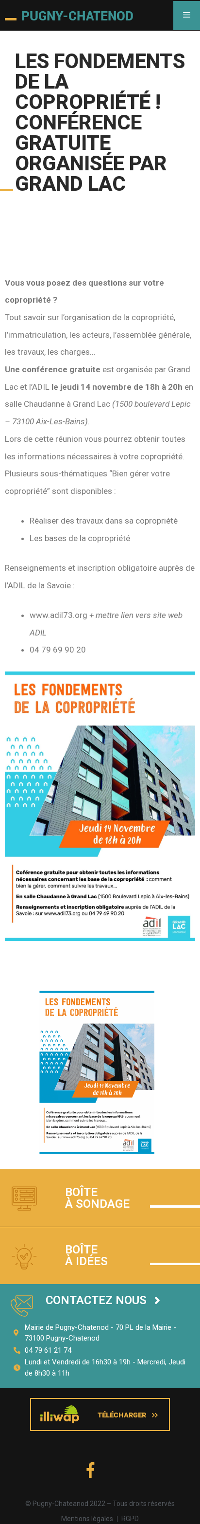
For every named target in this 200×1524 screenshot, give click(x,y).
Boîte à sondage (97, 1198)
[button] (103, 1300)
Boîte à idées (86, 1255)
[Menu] (186, 15)
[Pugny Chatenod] (69, 15)
